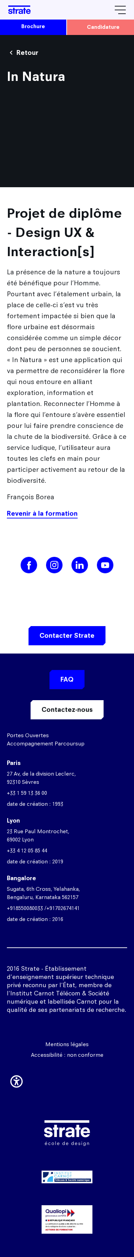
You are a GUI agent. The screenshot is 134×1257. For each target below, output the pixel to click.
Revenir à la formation (42, 513)
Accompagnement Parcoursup (46, 743)
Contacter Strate (67, 635)
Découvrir (67, 1208)
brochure (33, 26)
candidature (103, 27)
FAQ (67, 679)
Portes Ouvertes (28, 735)
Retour (27, 53)
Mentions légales (67, 1044)
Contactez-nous (67, 710)
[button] (16, 1080)
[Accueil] (19, 9)
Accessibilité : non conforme (67, 1055)
